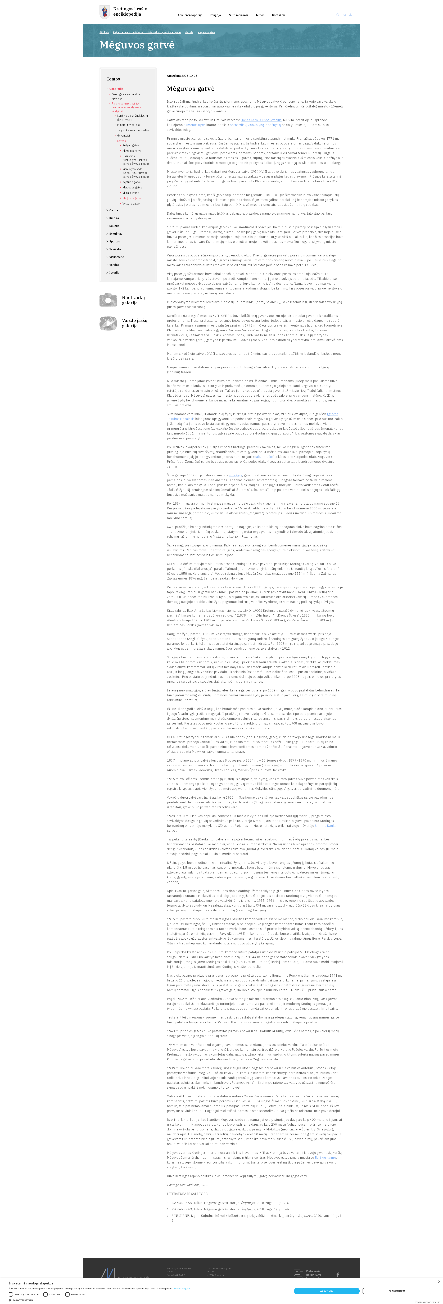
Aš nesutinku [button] (397, 1290)
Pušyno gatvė (131, 145)
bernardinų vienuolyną (247, 125)
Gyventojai (123, 135)
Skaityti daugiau (182, 1288)
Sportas (114, 241)
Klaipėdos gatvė (132, 187)
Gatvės (189, 32)
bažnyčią (274, 125)
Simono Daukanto (328, 826)
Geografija (116, 88)
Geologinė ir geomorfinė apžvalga (126, 96)
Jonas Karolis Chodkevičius (261, 120)
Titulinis (104, 32)
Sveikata (115, 249)
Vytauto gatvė (131, 203)
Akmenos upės (194, 125)
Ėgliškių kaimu (325, 1158)
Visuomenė (116, 257)
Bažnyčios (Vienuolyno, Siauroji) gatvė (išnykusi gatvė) (136, 159)
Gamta (113, 210)
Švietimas (115, 233)
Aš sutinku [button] (326, 1290)
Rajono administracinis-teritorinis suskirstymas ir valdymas (147, 32)
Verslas (114, 264)
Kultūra (114, 218)
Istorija (114, 272)
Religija (114, 226)
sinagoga (235, 475)
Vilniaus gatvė (131, 192)
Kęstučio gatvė (132, 182)
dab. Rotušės (263, 457)
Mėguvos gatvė (132, 198)
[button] (99, 1299)
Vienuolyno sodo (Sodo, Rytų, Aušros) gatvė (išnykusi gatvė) (136, 172)
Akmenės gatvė (132, 150)
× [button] (439, 1281)
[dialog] (221, 1291)
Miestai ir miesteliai (128, 124)
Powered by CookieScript (427, 1302)
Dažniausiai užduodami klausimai (313, 1275)
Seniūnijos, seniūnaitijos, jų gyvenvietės (132, 117)
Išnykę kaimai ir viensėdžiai (133, 130)
